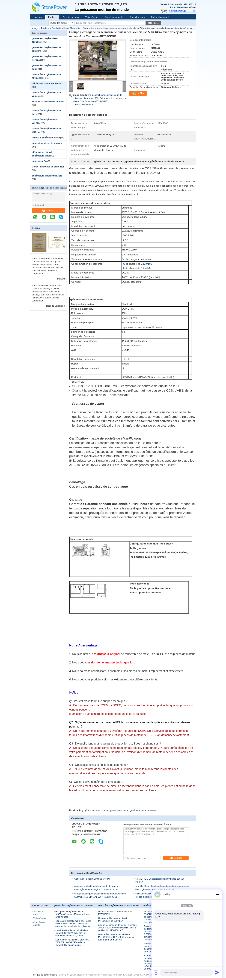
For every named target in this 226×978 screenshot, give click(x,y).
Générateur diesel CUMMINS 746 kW (92, 879)
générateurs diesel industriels (47, 176)
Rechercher (155, 23)
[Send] (217, 972)
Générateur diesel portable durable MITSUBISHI (115, 913)
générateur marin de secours (144, 810)
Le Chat (140, 93)
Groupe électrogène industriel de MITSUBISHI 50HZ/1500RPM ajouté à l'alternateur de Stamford (116, 937)
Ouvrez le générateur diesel (46, 137)
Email (193, 7)
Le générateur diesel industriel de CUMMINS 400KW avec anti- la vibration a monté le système (71, 933)
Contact (50, 210)
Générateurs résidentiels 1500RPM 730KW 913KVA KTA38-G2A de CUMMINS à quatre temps (72, 942)
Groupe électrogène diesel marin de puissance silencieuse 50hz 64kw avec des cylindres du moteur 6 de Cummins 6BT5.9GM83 (99, 98)
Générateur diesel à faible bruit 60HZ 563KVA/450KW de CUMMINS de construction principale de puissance (73, 924)
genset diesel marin (119, 810)
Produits (52, 17)
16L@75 (146, 268)
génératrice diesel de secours (47, 143)
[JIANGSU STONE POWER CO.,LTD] (52, 7)
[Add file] (156, 972)
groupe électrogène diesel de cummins (73, 905)
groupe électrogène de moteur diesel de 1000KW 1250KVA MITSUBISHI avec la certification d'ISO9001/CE (117, 928)
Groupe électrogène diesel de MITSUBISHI (118, 905)
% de (125, 263)
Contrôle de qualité (114, 17)
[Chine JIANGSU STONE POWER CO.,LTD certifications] (39, 251)
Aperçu (34, 28)
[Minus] (217, 894)
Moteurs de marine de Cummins (48, 101)
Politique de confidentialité (44, 975)
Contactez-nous (137, 17)
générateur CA (39, 161)
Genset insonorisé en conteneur (48, 167)
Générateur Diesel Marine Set (66, 28)
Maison (38, 17)
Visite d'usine (91, 17)
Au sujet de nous (71, 17)
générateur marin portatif (96, 810)
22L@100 (146, 263)
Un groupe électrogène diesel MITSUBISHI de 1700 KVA (112, 919)
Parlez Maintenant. (179, 7)
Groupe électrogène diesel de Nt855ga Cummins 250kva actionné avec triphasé (72, 914)
